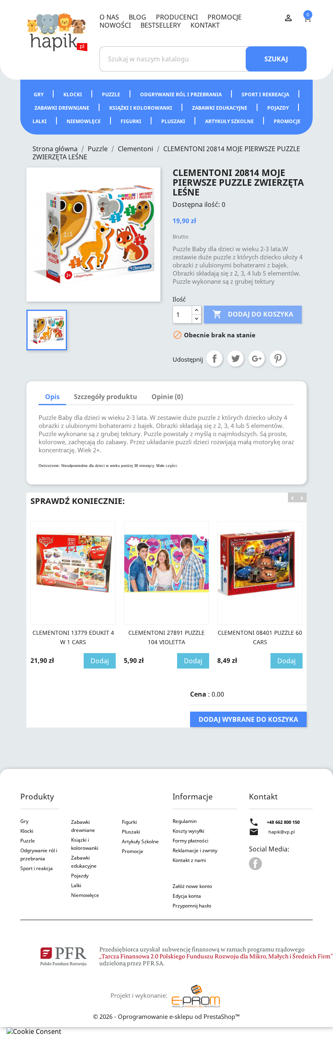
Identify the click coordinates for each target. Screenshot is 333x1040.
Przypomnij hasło (192, 905)
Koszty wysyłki (188, 830)
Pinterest (278, 358)
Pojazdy (278, 107)
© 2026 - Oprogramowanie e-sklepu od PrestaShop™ (166, 1016)
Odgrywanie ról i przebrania (181, 94)
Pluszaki (173, 121)
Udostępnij (214, 358)
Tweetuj (235, 358)
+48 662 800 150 (283, 822)
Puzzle (111, 94)
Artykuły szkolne (230, 121)
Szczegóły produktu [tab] (105, 396)
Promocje (225, 17)
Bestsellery (161, 25)
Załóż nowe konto (192, 886)
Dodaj (100, 660)
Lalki (40, 121)
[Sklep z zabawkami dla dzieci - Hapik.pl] (56, 31)
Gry (39, 94)
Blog (137, 17)
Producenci (177, 17)
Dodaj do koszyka (252, 314)
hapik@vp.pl (281, 832)
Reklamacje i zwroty (195, 850)
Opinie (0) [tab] (167, 396)
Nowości (115, 25)
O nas (109, 17)
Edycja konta (187, 895)
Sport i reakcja (36, 868)
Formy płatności (190, 840)
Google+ (257, 358)
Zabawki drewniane (63, 107)
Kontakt (205, 25)
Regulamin (185, 821)
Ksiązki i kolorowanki (84, 843)
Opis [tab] (52, 396)
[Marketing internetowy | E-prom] (196, 995)
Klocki (73, 94)
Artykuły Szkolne (140, 841)
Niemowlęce (84, 121)
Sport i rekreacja (266, 94)
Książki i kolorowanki (141, 107)
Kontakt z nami (189, 860)
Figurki (132, 121)
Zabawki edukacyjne (220, 107)
